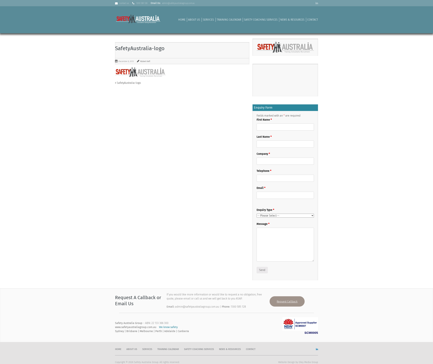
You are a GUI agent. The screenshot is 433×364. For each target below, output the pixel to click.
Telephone (264, 170)
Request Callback (287, 301)
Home (181, 19)
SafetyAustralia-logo (128, 82)
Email (261, 188)
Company (263, 153)
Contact (312, 19)
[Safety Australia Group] (138, 18)
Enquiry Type (265, 209)
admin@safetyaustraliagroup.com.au (178, 3)
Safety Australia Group (146, 362)
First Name (264, 119)
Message (263, 223)
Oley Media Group (308, 362)
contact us (124, 3)
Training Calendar (229, 19)
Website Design (286, 362)
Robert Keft (145, 61)
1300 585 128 (141, 3)
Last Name (264, 136)
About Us (194, 19)
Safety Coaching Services (261, 19)
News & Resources (292, 19)
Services (208, 19)
